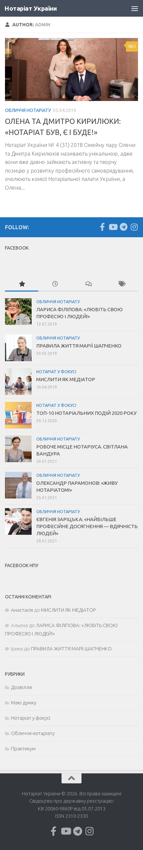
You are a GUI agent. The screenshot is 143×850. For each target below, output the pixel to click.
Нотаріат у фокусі (56, 372)
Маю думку (23, 702)
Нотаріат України (30, 8)
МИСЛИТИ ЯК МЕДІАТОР (65, 379)
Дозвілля (21, 687)
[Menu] (134, 8)
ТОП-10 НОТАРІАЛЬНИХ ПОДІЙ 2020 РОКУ (86, 413)
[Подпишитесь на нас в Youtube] (113, 227)
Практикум (23, 748)
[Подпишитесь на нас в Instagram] (134, 227)
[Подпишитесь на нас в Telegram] (123, 227)
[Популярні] (21, 284)
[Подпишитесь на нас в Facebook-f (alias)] (102, 227)
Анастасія (22, 610)
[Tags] (121, 284)
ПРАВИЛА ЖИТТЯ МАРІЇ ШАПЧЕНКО (78, 346)
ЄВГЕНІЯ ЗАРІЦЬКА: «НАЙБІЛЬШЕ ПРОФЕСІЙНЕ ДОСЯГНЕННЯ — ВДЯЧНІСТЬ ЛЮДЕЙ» (87, 526)
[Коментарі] (88, 284)
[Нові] (55, 284)
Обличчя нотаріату (28, 110)
